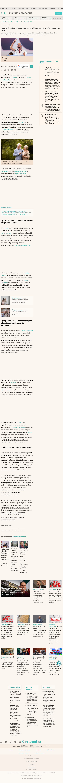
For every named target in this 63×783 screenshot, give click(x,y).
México (15, 77)
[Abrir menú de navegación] (2, 13)
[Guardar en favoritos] (31, 66)
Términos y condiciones (31, 761)
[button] (59, 663)
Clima (61, 8)
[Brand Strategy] (32, 746)
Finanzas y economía (24, 8)
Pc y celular (45, 8)
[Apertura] (16, 746)
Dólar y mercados (36, 8)
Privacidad (31, 764)
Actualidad (13, 8)
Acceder (58, 13)
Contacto (11, 750)
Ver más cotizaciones (57, 18)
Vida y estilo (53, 8)
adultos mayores (8, 129)
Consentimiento (31, 767)
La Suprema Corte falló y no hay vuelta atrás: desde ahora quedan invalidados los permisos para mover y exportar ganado (52, 71)
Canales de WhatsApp (24, 750)
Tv (58, 8)
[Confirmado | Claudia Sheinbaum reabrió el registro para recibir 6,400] (5, 544)
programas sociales (20, 171)
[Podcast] (38, 746)
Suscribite (38, 750)
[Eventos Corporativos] (24, 746)
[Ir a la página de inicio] (5, 13)
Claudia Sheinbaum (29, 22)
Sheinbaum (4, 171)
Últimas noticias (4, 8)
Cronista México (5, 22)
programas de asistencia (22, 245)
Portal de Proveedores (23, 753)
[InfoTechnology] (47, 746)
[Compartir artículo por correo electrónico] (15, 70)
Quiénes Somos (50, 750)
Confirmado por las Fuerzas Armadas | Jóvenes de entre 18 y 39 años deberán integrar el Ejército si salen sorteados (53, 107)
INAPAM (21, 122)
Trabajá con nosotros (40, 753)
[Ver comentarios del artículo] (18, 70)
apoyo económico (20, 174)
